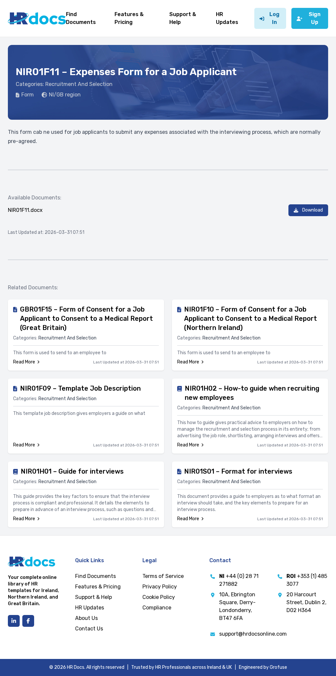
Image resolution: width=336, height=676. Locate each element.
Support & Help (93, 597)
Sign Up (315, 18)
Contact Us (89, 628)
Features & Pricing (98, 587)
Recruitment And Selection (79, 84)
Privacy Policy (159, 587)
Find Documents (95, 576)
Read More (24, 362)
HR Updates (89, 607)
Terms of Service (163, 576)
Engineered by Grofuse (263, 667)
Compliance (156, 607)
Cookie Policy (158, 597)
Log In (274, 18)
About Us (86, 618)
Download (312, 210)
